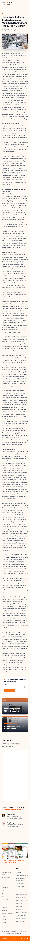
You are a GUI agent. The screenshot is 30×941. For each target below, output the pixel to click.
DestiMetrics (19, 872)
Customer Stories (6, 887)
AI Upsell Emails (20, 886)
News (3, 890)
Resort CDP (19, 903)
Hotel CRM (18, 909)
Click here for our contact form (11, 809)
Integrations (4, 910)
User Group (4, 919)
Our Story (4, 922)
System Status (10, 933)
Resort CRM (19, 906)
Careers (3, 916)
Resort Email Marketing (21, 894)
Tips (3, 893)
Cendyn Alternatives (21, 915)
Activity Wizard (19, 883)
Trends (3, 896)
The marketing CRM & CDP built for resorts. (14, 727)
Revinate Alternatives (21, 918)
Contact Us (4, 907)
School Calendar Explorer (22, 875)
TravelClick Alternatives (21, 912)
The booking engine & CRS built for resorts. (13, 709)
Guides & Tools (5, 899)
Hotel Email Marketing (21, 897)
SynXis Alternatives (20, 921)
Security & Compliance (7, 913)
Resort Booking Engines (21, 900)
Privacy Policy (18, 933)
